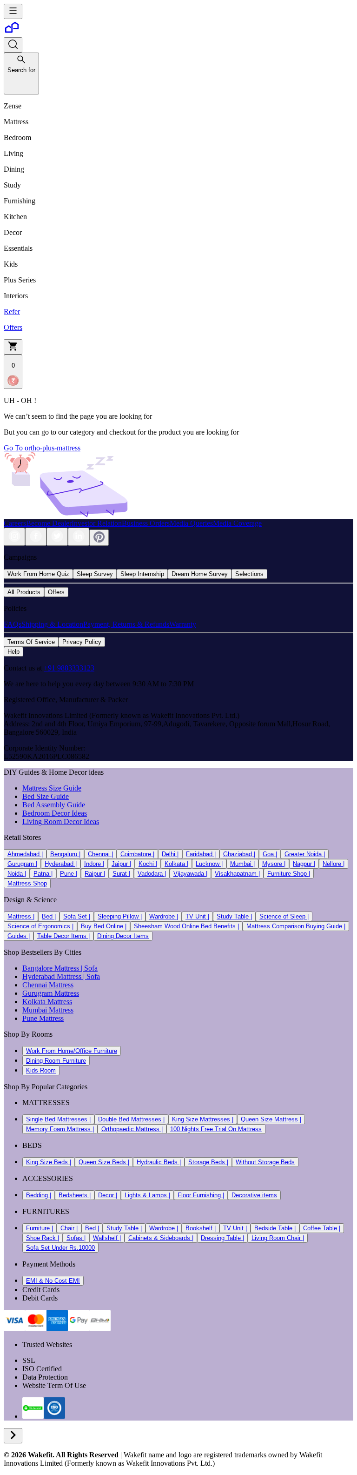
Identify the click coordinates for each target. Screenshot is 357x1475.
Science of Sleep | (284, 916)
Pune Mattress (43, 1018)
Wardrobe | (163, 916)
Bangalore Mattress (50, 968)
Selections (249, 573)
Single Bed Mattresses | (58, 1119)
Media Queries (191, 523)
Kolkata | (176, 863)
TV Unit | (197, 916)
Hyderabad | (61, 863)
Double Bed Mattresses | (131, 1119)
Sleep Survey (95, 573)
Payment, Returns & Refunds (126, 624)
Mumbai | (242, 863)
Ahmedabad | (25, 854)
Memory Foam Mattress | (60, 1129)
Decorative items (254, 1195)
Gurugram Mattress (50, 993)
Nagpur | (304, 863)
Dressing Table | (222, 1237)
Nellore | (333, 863)
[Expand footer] (13, 1435)
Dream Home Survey (200, 573)
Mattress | (20, 916)
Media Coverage (237, 523)
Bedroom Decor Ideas (54, 813)
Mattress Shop (27, 883)
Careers (15, 523)
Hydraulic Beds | (159, 1162)
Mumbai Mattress (47, 1010)
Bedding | (38, 1195)
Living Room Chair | (277, 1237)
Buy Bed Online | (103, 926)
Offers (56, 592)
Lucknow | (209, 863)
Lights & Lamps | (147, 1195)
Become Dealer (49, 523)
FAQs (12, 624)
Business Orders (146, 523)
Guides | (18, 935)
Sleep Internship (142, 573)
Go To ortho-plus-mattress (42, 448)
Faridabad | (201, 854)
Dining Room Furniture (56, 1060)
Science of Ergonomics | (40, 926)
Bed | (49, 916)
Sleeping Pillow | (120, 916)
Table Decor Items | (63, 935)
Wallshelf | (107, 1237)
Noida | (16, 873)
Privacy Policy (81, 641)
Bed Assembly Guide (53, 805)
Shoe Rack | (42, 1237)
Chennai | (100, 854)
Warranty (182, 624)
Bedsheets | (75, 1195)
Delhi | (170, 854)
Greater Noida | (304, 854)
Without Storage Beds (265, 1162)
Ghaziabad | (239, 854)
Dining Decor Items (123, 935)
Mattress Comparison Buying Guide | (295, 926)
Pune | (68, 873)
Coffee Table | (321, 1228)
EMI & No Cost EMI (53, 1280)
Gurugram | (22, 863)
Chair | (69, 1228)
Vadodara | (152, 873)
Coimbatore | (137, 854)
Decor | (107, 1195)
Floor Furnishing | (201, 1195)
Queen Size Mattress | (271, 1119)
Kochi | (148, 863)
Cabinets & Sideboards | (160, 1237)
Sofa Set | (76, 916)
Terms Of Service (31, 641)
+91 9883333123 (69, 668)
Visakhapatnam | (237, 873)
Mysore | (273, 863)
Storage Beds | (208, 1162)
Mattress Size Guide (51, 788)
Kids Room (41, 1070)
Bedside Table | (275, 1228)
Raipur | (95, 873)
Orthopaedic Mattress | (132, 1129)
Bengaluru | (65, 854)
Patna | (43, 873)
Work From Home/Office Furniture (71, 1050)
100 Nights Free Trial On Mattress (216, 1129)
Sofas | (76, 1237)
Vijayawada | (190, 873)
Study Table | (234, 916)
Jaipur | (121, 863)
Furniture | (39, 1228)
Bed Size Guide (45, 796)
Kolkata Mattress (47, 1002)
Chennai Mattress (47, 985)
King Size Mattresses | (202, 1119)
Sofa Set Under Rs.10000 (60, 1247)
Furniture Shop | (288, 873)
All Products (23, 592)
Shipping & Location (52, 624)
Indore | (94, 863)
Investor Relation (97, 523)
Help (13, 651)
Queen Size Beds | (104, 1162)
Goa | (270, 854)
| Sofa (88, 968)
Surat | (121, 873)
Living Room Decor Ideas (60, 821)
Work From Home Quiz (38, 573)
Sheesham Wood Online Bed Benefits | (186, 926)
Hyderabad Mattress (51, 976)
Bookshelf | (200, 1228)
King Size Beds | (48, 1162)
